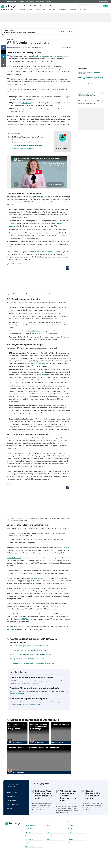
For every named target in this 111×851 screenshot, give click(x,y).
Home (4, 26)
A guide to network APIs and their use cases (28, 659)
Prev (62, 31)
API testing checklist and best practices (23, 148)
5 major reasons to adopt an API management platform (27, 142)
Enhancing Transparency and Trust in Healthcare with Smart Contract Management (90, 78)
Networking (72, 9)
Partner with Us (29, 839)
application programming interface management (51, 56)
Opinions (70, 825)
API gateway (26, 103)
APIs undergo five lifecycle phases (37, 197)
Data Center (51, 9)
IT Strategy (48, 1)
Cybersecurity (21, 1)
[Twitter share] (3, 52)
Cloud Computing (40, 9)
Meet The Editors (29, 828)
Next (69, 31)
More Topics (83, 9)
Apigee (36, 578)
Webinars (36, 5)
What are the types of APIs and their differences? (30, 650)
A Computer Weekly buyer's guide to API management (88, 101)
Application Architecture (26, 9)
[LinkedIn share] (3, 56)
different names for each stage (44, 252)
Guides (70, 822)
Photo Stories (71, 828)
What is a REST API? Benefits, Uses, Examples (31, 677)
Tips (31, 5)
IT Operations (62, 9)
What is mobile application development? (29, 698)
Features (26, 5)
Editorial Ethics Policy (30, 825)
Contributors (49, 822)
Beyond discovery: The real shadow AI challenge (92, 794)
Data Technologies (30, 1)
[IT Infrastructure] (9, 4)
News (21, 5)
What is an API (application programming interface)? (34, 688)
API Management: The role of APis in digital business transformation (87, 93)
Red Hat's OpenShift (14, 558)
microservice (41, 375)
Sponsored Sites (44, 5)
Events (48, 839)
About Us (27, 822)
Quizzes (70, 832)
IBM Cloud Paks (63, 548)
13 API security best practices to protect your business (27, 145)
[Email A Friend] (3, 65)
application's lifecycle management (35, 363)
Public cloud (11, 604)
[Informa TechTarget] (3, 1)
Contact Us (28, 832)
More (51, 5)
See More (91, 84)
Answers (48, 828)
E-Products (49, 835)
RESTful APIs (27, 619)
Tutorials (70, 839)
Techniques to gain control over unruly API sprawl (30, 646)
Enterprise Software (39, 1)
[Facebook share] (3, 47)
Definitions (49, 832)
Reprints (48, 825)
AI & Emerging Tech (11, 1)
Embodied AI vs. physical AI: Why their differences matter (43, 794)
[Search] (95, 6)
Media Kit (27, 842)
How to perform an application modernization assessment (33, 663)
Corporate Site (29, 846)
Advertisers (28, 835)
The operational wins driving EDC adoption (89, 72)
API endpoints (61, 369)
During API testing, (34, 331)
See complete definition (31, 683)
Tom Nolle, (34, 47)
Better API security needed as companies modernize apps (33, 654)
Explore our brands (103, 1)
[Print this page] (3, 60)
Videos (70, 842)
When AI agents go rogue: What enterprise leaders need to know (68, 796)
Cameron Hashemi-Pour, (14, 47)
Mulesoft (63, 578)
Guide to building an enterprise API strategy (20, 32)
